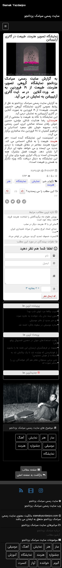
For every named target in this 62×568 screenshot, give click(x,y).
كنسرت (22, 563)
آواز (33, 563)
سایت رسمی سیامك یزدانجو (41, 16)
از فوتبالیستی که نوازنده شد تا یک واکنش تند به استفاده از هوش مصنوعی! (34, 354)
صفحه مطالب (30, 470)
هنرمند (53, 141)
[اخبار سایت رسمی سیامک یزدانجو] (21, 490)
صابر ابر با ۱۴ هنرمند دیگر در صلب (40, 224)
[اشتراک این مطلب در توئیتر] (12, 201)
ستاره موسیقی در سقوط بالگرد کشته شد (38, 325)
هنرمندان (52, 120)
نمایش (36, 181)
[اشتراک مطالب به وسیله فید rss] (7, 201)
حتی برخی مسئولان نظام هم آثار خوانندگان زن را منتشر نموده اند (33, 361)
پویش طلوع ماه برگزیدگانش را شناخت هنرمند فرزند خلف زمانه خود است (32, 218)
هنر (9, 181)
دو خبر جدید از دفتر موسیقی (43, 320)
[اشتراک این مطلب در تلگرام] (24, 201)
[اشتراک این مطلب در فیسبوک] (18, 201)
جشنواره (35, 446)
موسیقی (49, 446)
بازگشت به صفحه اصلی (30, 475)
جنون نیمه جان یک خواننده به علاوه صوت (36, 316)
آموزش (12, 555)
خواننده (44, 563)
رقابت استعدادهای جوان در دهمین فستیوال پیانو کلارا (33, 342)
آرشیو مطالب (53, 535)
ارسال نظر (48, 296)
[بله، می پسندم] (22, 191)
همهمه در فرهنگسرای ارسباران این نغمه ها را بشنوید (32, 348)
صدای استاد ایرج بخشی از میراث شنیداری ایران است (34, 230)
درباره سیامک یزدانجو (48, 530)
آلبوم (56, 563)
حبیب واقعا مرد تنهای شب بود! (42, 311)
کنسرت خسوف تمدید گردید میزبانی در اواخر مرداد (32, 236)
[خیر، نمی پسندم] (7, 191)
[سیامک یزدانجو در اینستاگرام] (41, 490)
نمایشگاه (21, 181)
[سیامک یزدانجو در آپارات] (31, 490)
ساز (52, 437)
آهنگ (20, 437)
